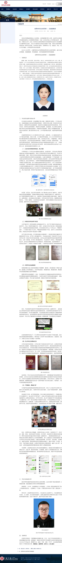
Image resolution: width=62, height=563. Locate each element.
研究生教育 (35, 9)
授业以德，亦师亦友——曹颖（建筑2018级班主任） (31, 548)
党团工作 (49, 9)
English (53, 3)
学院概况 (8, 9)
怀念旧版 (49, 3)
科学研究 (42, 9)
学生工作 (56, 9)
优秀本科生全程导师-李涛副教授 (27, 551)
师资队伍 (21, 9)
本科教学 (28, 9)
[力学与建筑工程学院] (6, 6)
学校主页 (44, 3)
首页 (2, 9)
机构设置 (15, 9)
